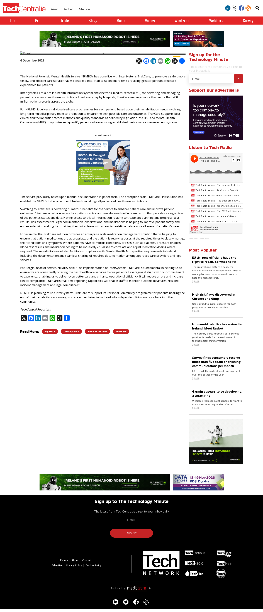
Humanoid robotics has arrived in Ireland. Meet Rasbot (217, 326)
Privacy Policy (74, 565)
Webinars (216, 20)
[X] (139, 61)
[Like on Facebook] (241, 8)
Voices (150, 20)
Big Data (50, 331)
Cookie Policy (93, 565)
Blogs (93, 20)
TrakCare (121, 331)
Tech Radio (193, 239)
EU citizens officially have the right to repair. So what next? (214, 259)
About (55, 9)
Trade (64, 20)
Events (64, 560)
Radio (121, 20)
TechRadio (204, 239)
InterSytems (71, 331)
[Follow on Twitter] (234, 8)
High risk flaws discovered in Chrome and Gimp (213, 296)
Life (13, 20)
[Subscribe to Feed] (248, 8)
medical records (97, 331)
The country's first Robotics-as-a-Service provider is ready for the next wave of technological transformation (215, 337)
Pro (37, 20)
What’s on (181, 20)
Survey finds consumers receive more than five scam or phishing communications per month (216, 361)
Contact (69, 9)
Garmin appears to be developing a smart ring (217, 393)
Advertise (84, 9)
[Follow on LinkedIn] (227, 8)
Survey (248, 20)
